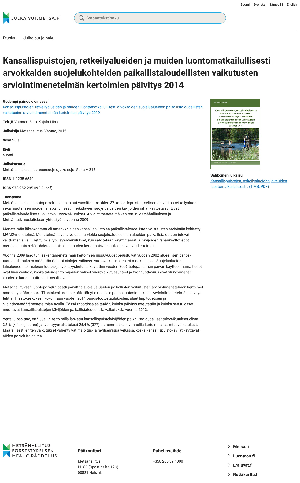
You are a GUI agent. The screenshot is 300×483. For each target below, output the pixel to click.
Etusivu (9, 38)
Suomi (245, 4)
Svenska (259, 4)
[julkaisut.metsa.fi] (30, 450)
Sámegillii (276, 4)
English (292, 4)
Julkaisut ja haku (39, 38)
